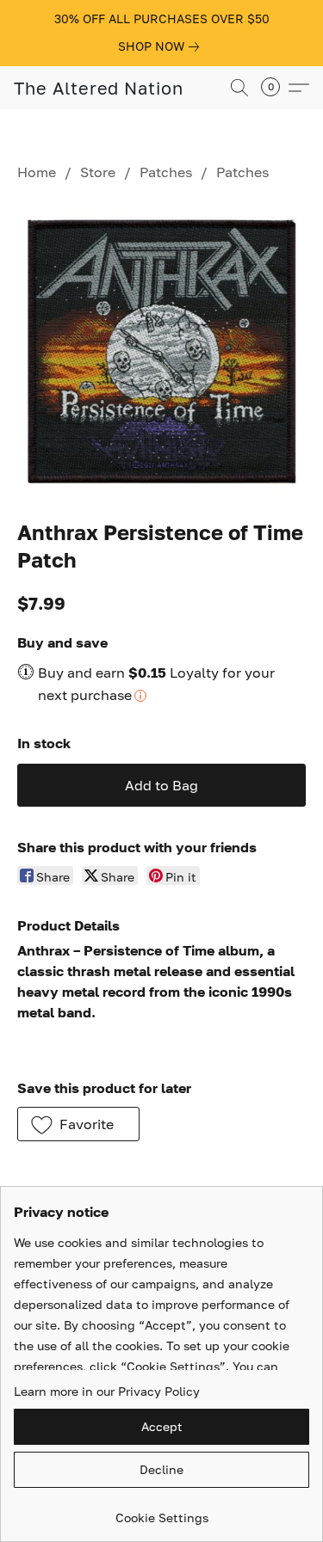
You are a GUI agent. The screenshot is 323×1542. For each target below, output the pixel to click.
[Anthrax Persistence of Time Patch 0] (161, 346)
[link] (162, 46)
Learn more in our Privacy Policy (107, 1391)
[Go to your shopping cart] (275, 87)
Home (36, 172)
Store (97, 172)
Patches (166, 172)
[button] (98, 87)
